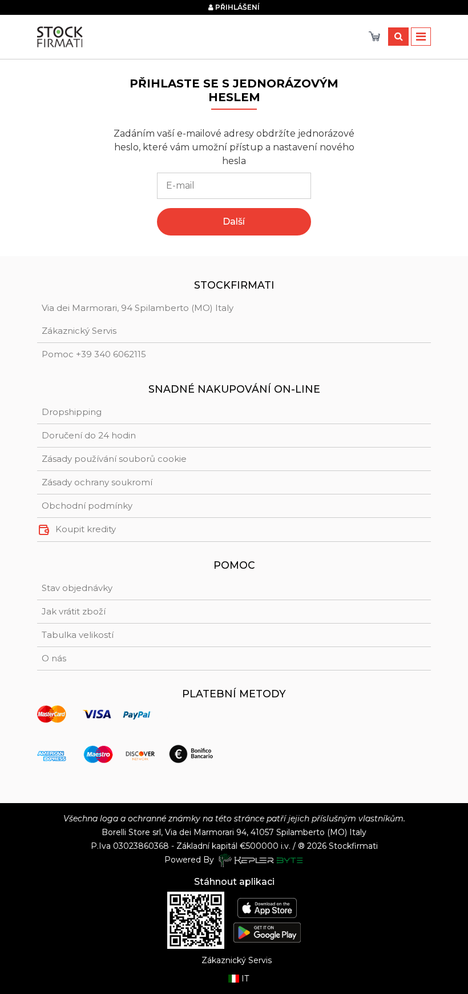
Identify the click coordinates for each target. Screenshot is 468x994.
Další (234, 221)
